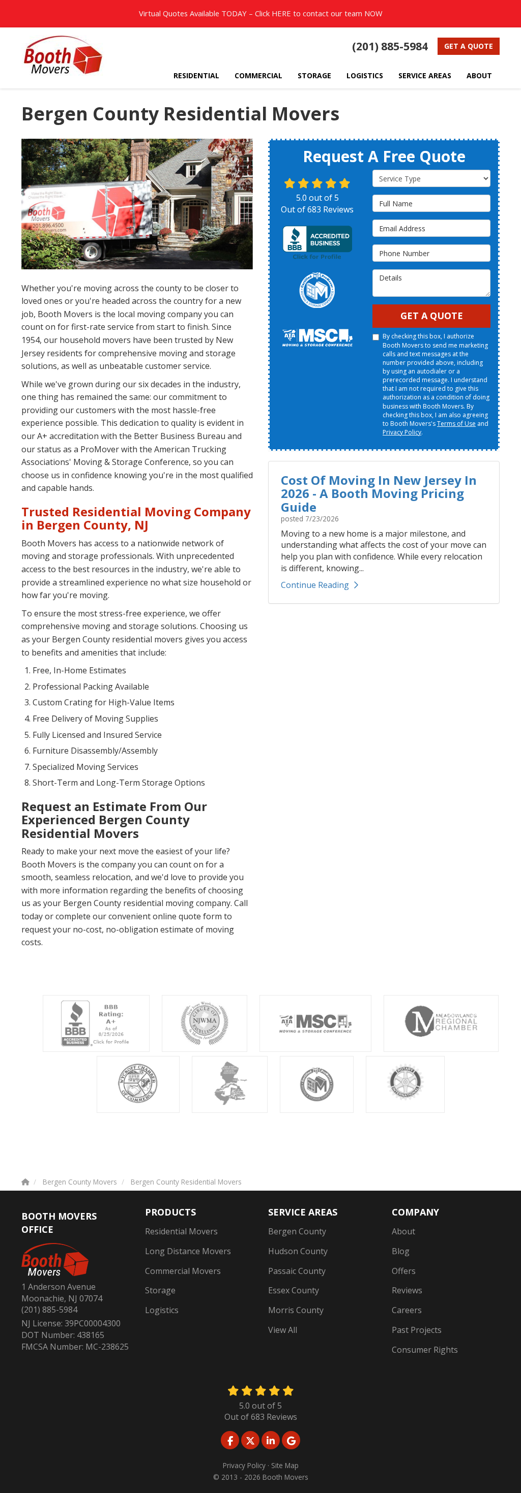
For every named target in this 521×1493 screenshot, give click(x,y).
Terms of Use (456, 423)
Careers (407, 1310)
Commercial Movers (183, 1271)
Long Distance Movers (188, 1251)
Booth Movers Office (59, 1222)
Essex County (293, 1290)
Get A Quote (431, 315)
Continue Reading (315, 584)
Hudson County (298, 1251)
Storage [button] (314, 75)
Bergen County (297, 1231)
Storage (160, 1290)
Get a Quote (468, 46)
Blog (401, 1251)
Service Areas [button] (424, 75)
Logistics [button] (364, 75)
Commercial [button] (258, 75)
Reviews (407, 1290)
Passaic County (297, 1271)
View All (282, 1329)
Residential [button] (196, 75)
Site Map (285, 1465)
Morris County (296, 1310)
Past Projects (417, 1329)
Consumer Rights (425, 1349)
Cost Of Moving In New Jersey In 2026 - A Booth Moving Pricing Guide (379, 493)
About (403, 1231)
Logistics (162, 1310)
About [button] (479, 75)
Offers (404, 1271)
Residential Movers (181, 1231)
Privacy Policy (402, 432)
